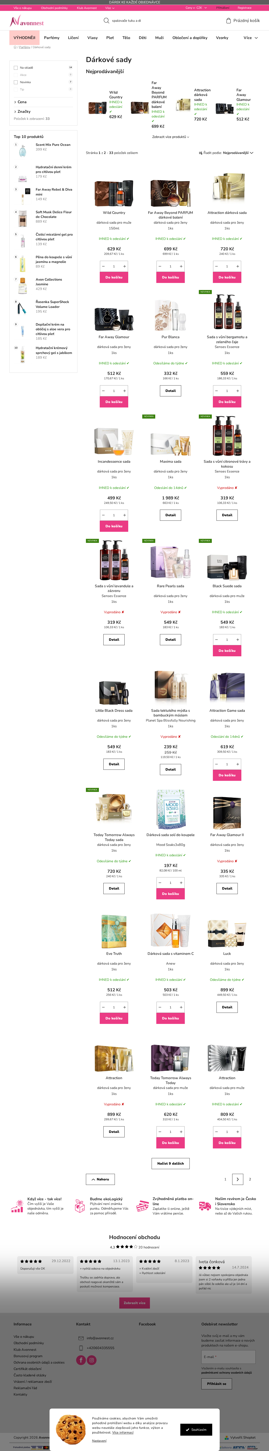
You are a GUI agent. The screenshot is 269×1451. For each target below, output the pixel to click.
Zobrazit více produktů (169, 137)
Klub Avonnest (87, 8)
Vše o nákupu (23, 8)
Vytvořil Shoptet (243, 1437)
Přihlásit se (216, 1383)
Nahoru (103, 1179)
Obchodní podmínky (54, 8)
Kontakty (20, 1394)
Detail (170, 390)
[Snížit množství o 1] (103, 266)
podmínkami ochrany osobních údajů (226, 1373)
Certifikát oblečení (27, 1369)
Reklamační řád (25, 1388)
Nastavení (99, 1440)
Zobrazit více (134, 1303)
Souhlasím (198, 1430)
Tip (45, 89)
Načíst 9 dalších (170, 1163)
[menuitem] (24, 37)
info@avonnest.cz (100, 1338)
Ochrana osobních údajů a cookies (39, 1362)
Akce (45, 75)
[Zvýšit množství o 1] (124, 266)
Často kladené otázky (30, 1375)
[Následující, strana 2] (237, 1179)
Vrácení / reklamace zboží (33, 1381)
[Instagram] (92, 1360)
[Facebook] (81, 1360)
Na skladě (46, 68)
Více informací (123, 1432)
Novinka (45, 82)
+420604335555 (100, 1348)
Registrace (244, 8)
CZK (199, 8)
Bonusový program (28, 1356)
